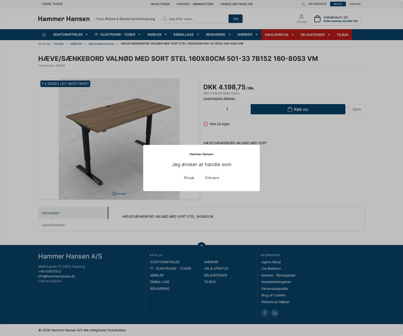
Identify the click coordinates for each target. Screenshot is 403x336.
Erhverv (212, 177)
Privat (189, 177)
